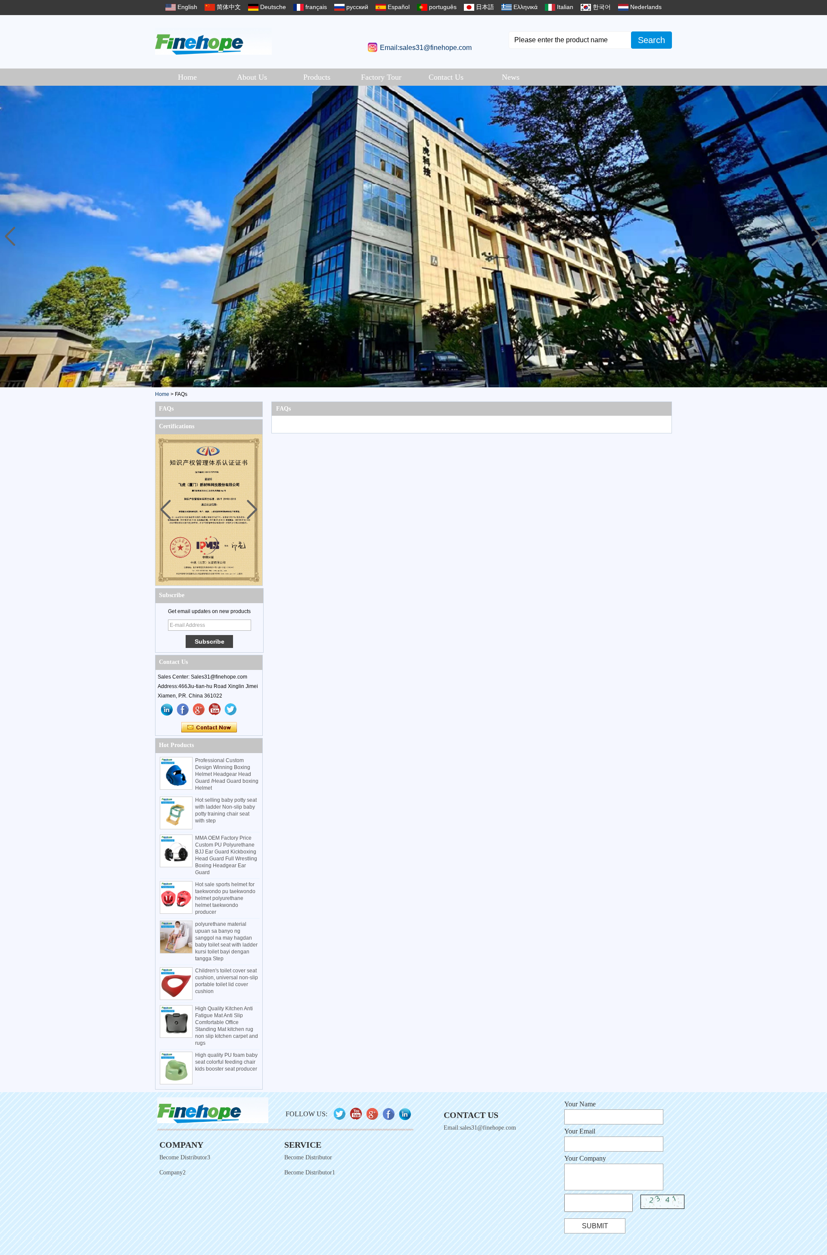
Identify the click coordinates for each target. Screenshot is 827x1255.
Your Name (580, 1104)
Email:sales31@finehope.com (426, 47)
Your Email (579, 1131)
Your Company (585, 1158)
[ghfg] (199, 709)
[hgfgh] (167, 709)
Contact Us (446, 77)
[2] (413, 236)
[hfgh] (183, 709)
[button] (817, 236)
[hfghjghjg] (231, 709)
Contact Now (209, 727)
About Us (252, 77)
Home (187, 77)
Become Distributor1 (309, 1172)
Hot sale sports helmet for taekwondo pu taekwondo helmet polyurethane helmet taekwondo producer (225, 898)
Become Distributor (308, 1157)
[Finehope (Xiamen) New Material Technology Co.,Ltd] (213, 41)
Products (316, 77)
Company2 (172, 1172)
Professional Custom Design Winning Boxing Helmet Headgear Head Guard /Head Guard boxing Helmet (226, 774)
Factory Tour (381, 77)
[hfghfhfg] (215, 709)
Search (651, 40)
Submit (595, 1226)
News (510, 77)
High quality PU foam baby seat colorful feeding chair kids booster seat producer (226, 1062)
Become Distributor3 (184, 1157)
